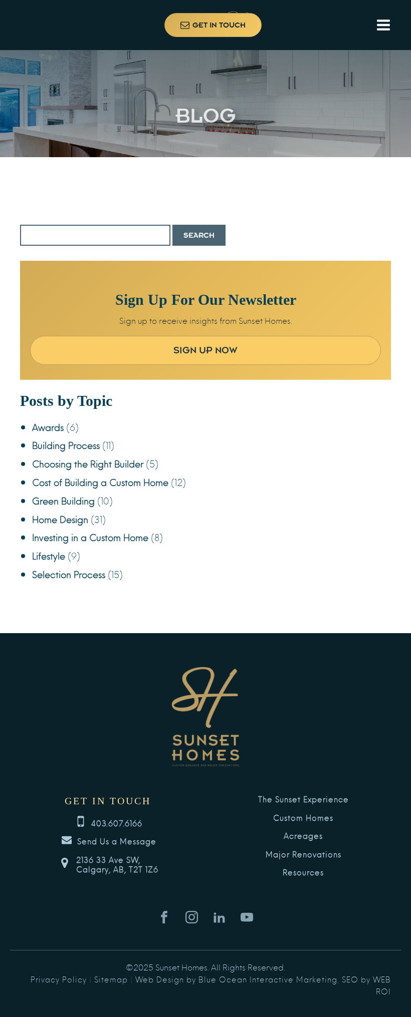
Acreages (303, 836)
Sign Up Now (205, 350)
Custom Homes (303, 818)
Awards (48, 426)
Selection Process (68, 574)
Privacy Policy (59, 979)
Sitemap (111, 979)
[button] (213, 25)
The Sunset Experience (303, 799)
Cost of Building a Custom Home (100, 481)
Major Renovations (303, 854)
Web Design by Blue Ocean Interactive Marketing (236, 979)
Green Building (63, 500)
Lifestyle (48, 555)
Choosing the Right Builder (87, 463)
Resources (303, 872)
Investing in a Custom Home (90, 537)
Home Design (60, 519)
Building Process (66, 444)
